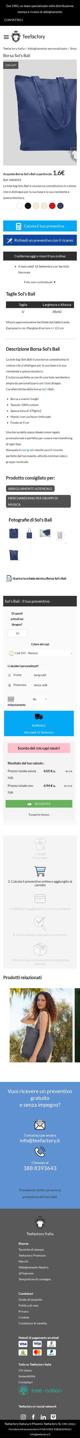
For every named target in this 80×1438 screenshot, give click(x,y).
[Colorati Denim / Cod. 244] (60, 206)
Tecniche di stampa (31, 1249)
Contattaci (13, 20)
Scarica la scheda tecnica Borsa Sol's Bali (39, 578)
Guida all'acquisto (30, 1299)
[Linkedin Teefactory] (44, 1416)
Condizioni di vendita (33, 1323)
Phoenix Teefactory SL (46, 1423)
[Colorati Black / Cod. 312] (28, 206)
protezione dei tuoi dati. (40, 1197)
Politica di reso (28, 1305)
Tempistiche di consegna (35, 1279)
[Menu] (6, 35)
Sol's (45, 389)
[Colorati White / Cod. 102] (20, 206)
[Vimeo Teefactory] (53, 1416)
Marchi (23, 1261)
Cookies (24, 1317)
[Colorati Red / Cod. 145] (52, 206)
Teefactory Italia (14, 48)
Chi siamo (25, 1370)
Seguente (42, 803)
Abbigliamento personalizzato (47, 48)
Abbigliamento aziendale (30, 488)
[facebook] (33, 1416)
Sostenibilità (27, 1376)
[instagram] (23, 1416)
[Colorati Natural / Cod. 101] (36, 206)
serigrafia (28, 450)
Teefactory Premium (32, 1255)
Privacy (24, 1311)
